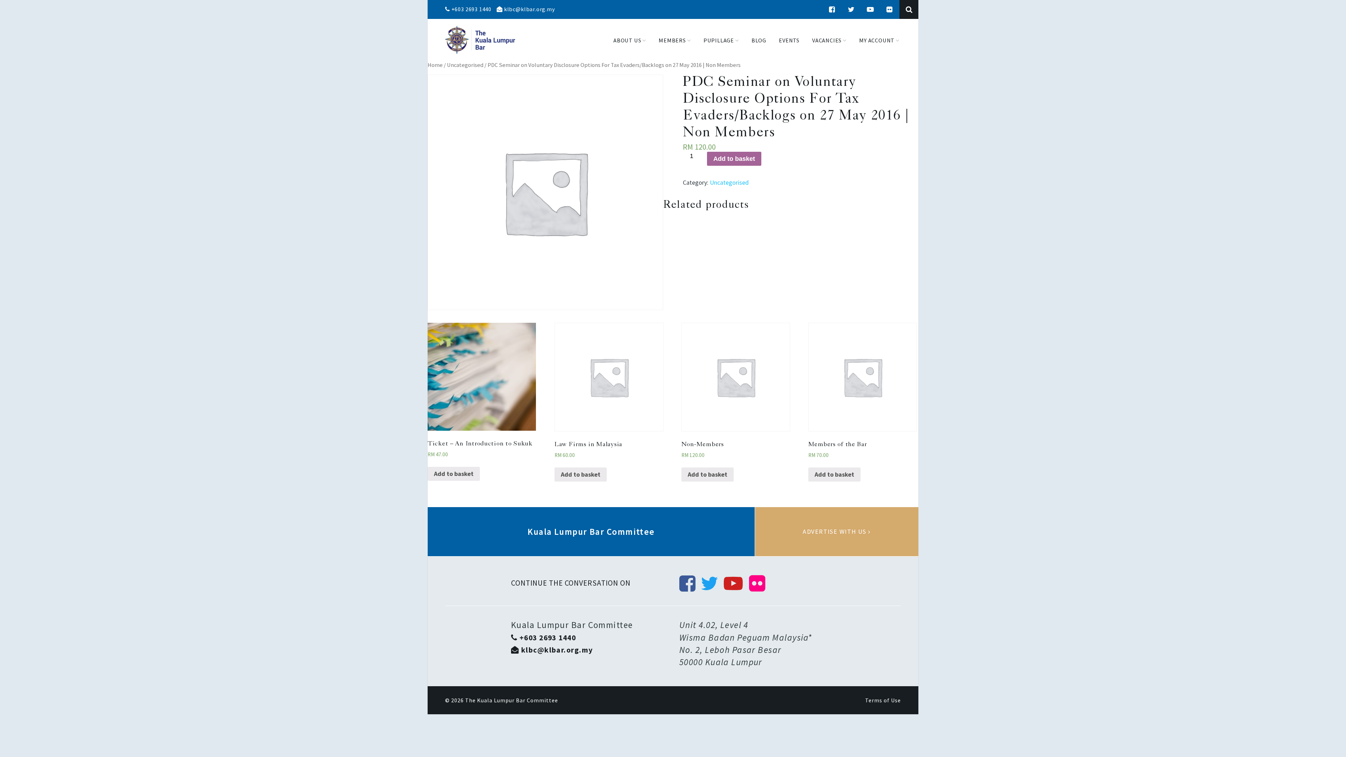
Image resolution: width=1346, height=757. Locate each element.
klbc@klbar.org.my (529, 9)
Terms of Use (883, 700)
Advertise (836, 531)
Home (435, 65)
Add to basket (734, 158)
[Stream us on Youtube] (870, 9)
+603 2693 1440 (470, 9)
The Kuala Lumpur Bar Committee (511, 700)
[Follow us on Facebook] (832, 9)
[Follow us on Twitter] (851, 9)
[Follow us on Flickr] (889, 9)
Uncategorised (465, 65)
